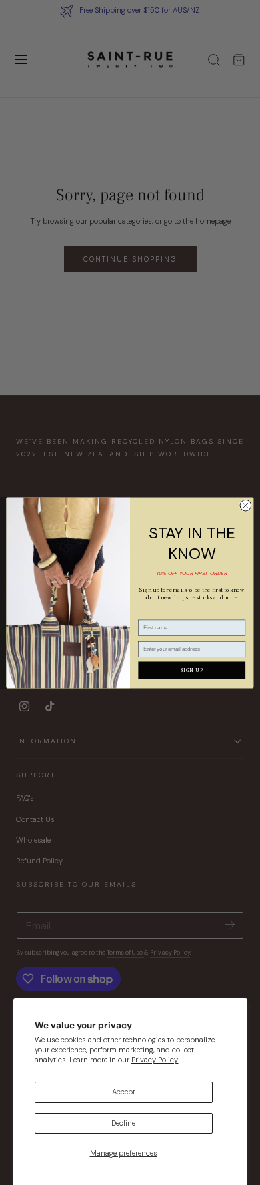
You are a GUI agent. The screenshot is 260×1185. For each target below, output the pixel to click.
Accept (123, 1092)
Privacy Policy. (155, 1060)
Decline (123, 1123)
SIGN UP (192, 670)
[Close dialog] (245, 505)
